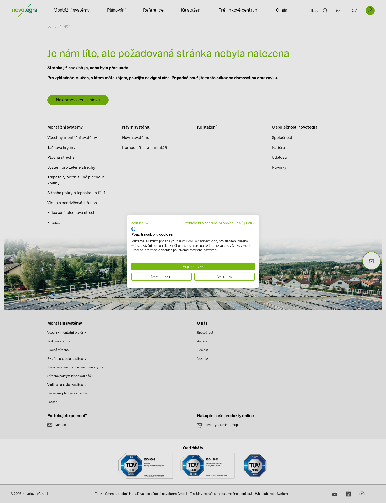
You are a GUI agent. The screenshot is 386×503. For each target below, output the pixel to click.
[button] (140, 223)
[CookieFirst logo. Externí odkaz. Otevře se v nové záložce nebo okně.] (133, 229)
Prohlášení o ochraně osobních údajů (213, 223)
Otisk (250, 223)
